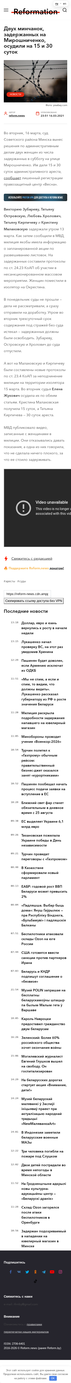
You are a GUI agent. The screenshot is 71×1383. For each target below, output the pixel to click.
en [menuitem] (64, 3)
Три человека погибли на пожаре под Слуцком (42, 1153)
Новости (15, 94)
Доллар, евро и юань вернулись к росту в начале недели (44, 628)
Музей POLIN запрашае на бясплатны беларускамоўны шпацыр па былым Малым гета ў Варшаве (43, 1000)
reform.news (17, 115)
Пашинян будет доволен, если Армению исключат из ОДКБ (42, 665)
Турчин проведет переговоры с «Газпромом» (44, 856)
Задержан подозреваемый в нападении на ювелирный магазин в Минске (43, 1238)
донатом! (57, 568)
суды (22, 581)
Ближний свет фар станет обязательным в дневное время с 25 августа (42, 808)
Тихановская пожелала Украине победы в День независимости (41, 840)
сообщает (12, 178)
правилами (34, 1324)
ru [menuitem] (56, 3)
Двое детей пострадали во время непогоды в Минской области (43, 1170)
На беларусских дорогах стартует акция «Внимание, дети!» (44, 1085)
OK (53, 1378)
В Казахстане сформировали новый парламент (40, 873)
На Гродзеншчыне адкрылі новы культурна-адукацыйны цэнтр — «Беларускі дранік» (43, 1191)
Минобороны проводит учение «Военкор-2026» (41, 739)
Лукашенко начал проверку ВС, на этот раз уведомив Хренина (42, 647)
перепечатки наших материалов (26, 1331)
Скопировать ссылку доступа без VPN (33, 601)
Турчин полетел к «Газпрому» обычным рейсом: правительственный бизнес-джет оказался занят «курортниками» (40, 763)
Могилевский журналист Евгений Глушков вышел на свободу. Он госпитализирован (42, 1064)
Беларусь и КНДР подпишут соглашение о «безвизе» (41, 976)
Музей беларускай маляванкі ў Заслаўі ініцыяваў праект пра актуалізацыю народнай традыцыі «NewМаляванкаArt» (41, 1111)
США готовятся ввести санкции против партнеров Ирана (43, 958)
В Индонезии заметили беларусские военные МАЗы (40, 1137)
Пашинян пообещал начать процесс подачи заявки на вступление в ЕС (44, 789)
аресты (10, 581)
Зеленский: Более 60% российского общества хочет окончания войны (41, 1043)
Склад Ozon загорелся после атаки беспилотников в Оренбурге (40, 1215)
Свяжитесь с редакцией (31, 558)
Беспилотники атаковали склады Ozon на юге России (42, 939)
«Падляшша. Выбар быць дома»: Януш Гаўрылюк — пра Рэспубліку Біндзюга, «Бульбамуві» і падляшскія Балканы (43, 915)
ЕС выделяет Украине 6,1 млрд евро (42, 824)
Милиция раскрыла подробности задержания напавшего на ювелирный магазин (43, 720)
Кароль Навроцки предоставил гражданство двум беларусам (43, 1024)
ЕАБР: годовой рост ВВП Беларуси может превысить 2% (44, 891)
